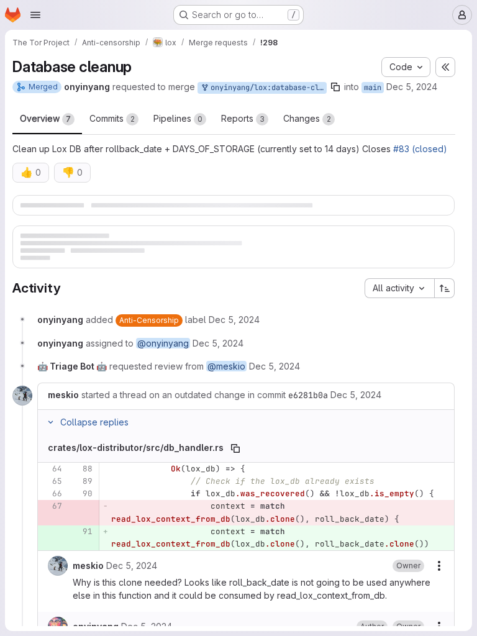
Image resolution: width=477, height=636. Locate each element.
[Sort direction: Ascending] (445, 315)
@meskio (226, 393)
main (372, 88)
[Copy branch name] (335, 87)
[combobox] (399, 315)
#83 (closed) (420, 148)
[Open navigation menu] (35, 15)
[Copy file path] (235, 475)
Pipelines (177, 118)
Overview (45, 118)
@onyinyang (163, 370)
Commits (112, 118)
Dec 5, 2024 (411, 86)
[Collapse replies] (50, 449)
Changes (307, 118)
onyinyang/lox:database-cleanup (266, 88)
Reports (243, 118)
